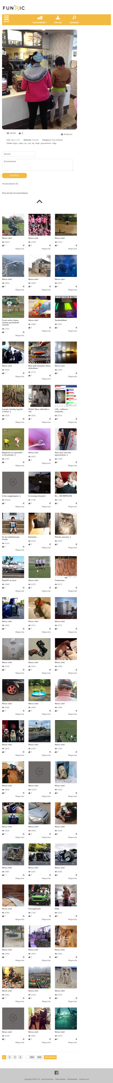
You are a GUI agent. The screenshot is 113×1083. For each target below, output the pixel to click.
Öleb (57, 909)
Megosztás (19, 249)
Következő (50, 1057)
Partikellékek (61, 320)
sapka (20, 143)
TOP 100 (58, 22)
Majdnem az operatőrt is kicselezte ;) (12, 453)
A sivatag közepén (37, 496)
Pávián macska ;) (63, 537)
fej (25, 143)
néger (37, 143)
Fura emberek (57, 140)
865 (32, 1057)
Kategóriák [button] (39, 22)
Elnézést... (33, 537)
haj (33, 143)
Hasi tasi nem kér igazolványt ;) (63, 453)
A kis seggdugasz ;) (11, 496)
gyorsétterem (46, 143)
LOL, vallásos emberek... (61, 410)
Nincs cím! (7, 238)
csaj (29, 143)
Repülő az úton (9, 580)
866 (39, 1057)
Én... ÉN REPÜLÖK (63, 496)
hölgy (54, 143)
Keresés (74, 22)
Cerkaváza (59, 580)
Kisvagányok (34, 909)
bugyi (15, 143)
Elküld (14, 175)
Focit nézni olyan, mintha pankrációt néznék (10, 322)
